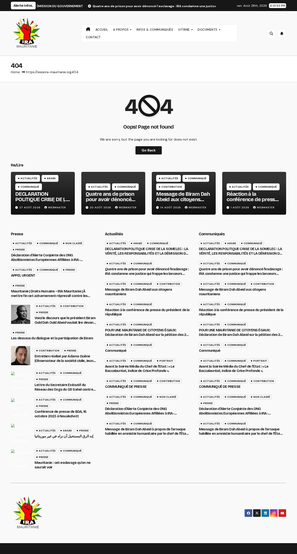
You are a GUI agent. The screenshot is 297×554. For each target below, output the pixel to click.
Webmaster (57, 207)
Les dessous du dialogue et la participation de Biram (52, 338)
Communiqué (29, 187)
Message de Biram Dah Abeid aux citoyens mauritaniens (183, 199)
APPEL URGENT (23, 275)
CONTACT (93, 37)
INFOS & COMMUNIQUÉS (155, 30)
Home (15, 72)
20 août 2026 (101, 207)
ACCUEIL (101, 30)
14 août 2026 (171, 207)
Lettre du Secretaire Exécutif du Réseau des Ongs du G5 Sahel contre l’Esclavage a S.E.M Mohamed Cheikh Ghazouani (64, 391)
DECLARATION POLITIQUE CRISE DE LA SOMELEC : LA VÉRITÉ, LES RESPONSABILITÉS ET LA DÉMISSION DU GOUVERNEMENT (146, 253)
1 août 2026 (240, 207)
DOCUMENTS (208, 30)
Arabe (51, 178)
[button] (271, 33)
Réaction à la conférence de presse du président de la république (252, 202)
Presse (20, 249)
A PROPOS (121, 30)
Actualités (28, 178)
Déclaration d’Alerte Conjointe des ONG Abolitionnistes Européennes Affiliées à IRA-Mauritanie (45, 259)
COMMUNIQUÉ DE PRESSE (126, 387)
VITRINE (184, 30)
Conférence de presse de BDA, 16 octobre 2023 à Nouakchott (60, 414)
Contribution (171, 187)
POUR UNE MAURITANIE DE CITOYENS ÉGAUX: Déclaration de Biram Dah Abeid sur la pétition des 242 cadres (147, 334)
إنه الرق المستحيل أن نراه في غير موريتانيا (64, 436)
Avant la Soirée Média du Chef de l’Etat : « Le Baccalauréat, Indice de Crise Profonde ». (139, 368)
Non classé (73, 243)
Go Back (149, 150)
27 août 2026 (30, 207)
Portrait (166, 361)
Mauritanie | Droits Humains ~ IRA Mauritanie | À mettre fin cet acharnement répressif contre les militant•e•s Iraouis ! (49, 295)
